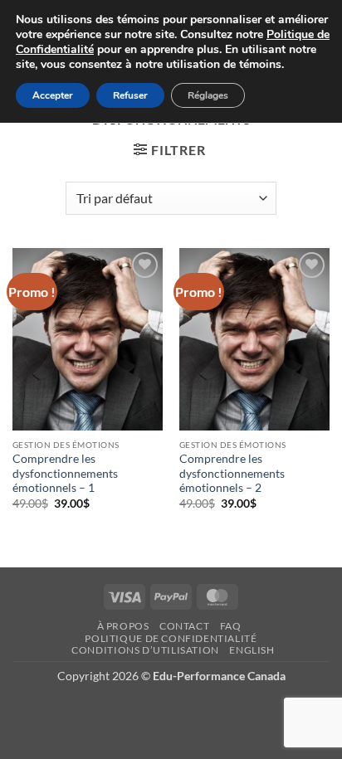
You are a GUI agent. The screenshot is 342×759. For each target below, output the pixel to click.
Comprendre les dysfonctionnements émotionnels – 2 (232, 473)
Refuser (130, 95)
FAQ (231, 626)
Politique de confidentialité (170, 638)
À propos (123, 626)
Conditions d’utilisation (145, 650)
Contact (184, 626)
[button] (169, 150)
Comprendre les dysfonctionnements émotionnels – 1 (65, 473)
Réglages (208, 95)
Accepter (52, 95)
